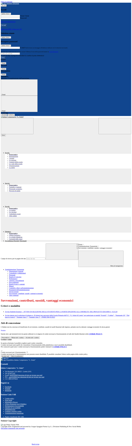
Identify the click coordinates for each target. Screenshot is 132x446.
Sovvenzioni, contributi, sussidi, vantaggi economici (26, 293)
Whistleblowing (10, 409)
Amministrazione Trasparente (87, 246)
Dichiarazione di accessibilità (14, 406)
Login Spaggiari (53, 51)
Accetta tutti (32, 337)
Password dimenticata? (8, 22)
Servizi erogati (13, 292)
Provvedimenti (14, 282)
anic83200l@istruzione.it (26, 375)
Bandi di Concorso (15, 277)
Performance (13, 279)
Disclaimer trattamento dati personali (13, 428)
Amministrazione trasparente (14, 413)
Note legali (8, 400)
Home (80, 244)
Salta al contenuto (6, 2)
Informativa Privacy (11, 402)
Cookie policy (9, 398)
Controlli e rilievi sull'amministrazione (21, 288)
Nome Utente (24, 16)
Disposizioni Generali (16, 271)
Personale (12, 275)
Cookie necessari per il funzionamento (13, 352)
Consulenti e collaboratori (17, 273)
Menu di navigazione (116, 266)
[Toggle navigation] (17, 126)
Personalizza (5, 337)
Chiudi (3, 63)
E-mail (22, 48)
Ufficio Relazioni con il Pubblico (15, 404)
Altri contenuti (13, 295)
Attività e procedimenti (16, 280)
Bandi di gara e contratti (17, 284)
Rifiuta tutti (17, 337)
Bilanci (11, 286)
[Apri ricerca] (115, 126)
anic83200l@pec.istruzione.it (26, 377)
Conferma (11, 115)
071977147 (11, 373)
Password (23, 18)
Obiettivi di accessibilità (12, 408)
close (3, 135)
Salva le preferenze (17, 356)
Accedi (4, 5)
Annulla (4, 115)
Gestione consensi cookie (13, 411)
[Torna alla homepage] (66, 117)
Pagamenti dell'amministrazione (19, 290)
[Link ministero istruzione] (10, 3)
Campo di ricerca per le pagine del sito (13, 258)
